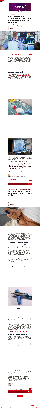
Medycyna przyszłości (25, 404)
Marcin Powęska (11, 28)
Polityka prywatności (36, 404)
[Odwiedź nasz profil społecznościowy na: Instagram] (37, 407)
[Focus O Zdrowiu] (2, 1)
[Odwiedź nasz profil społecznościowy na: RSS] (39, 407)
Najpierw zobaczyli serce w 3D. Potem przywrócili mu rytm (18, 63)
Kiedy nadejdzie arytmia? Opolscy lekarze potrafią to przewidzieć (19, 80)
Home (9, 189)
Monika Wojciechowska (12, 204)
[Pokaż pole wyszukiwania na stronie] (38, 1)
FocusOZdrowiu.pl (4, 407)
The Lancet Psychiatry (20, 228)
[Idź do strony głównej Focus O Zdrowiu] (6, 402)
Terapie (29, 404)
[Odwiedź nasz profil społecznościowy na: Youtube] (36, 407)
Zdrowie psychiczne (12, 189)
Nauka (23, 405)
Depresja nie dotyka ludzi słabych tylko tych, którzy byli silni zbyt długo (20, 331)
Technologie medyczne (31, 405)
